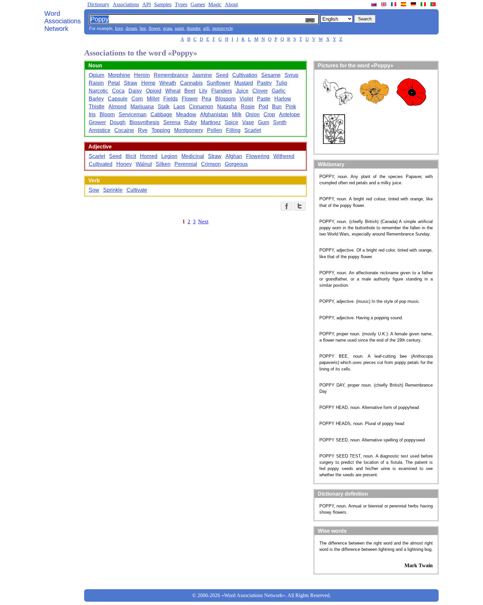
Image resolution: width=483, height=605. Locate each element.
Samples (163, 4)
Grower (97, 122)
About (231, 4)
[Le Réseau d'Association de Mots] (394, 4)
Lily (203, 91)
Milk (237, 114)
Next (203, 221)
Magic (214, 4)
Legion (169, 156)
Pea (206, 98)
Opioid (153, 91)
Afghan (233, 156)
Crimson (211, 164)
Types (181, 4)
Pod (263, 106)
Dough (118, 122)
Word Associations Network (62, 21)
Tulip (281, 83)
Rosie (248, 106)
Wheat (172, 91)
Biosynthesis (144, 122)
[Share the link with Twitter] (300, 206)
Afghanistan (214, 114)
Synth (280, 122)
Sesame (271, 75)
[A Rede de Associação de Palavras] (433, 4)
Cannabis (191, 83)
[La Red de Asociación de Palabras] (404, 4)
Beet (189, 91)
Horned (148, 156)
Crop (269, 114)
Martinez (211, 122)
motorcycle (222, 28)
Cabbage (161, 114)
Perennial (185, 164)
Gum (263, 122)
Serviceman (133, 114)
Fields (170, 98)
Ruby (190, 122)
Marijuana (142, 106)
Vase (248, 122)
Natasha (227, 106)
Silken (163, 164)
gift (206, 28)
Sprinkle (113, 190)
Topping (160, 130)
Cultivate (136, 190)
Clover (260, 91)
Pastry (264, 83)
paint (179, 28)
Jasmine (202, 75)
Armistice (99, 130)
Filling (233, 130)
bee (143, 28)
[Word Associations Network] (384, 4)
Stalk (164, 106)
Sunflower (218, 83)
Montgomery (188, 130)
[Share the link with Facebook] (286, 206)
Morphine (119, 75)
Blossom (225, 98)
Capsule (117, 98)
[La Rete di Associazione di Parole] (424, 4)
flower (154, 28)
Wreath (167, 83)
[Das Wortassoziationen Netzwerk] (414, 4)
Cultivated (100, 164)
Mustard (243, 83)
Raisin (96, 83)
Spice (231, 122)
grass (167, 28)
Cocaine (124, 130)
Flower (190, 98)
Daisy (135, 91)
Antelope (289, 114)
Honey (124, 164)
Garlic (279, 91)
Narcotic (98, 91)
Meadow (186, 114)
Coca (118, 91)
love (119, 28)
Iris (92, 114)
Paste (263, 98)
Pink (291, 106)
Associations (126, 4)
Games (198, 4)
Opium (96, 75)
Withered (283, 156)
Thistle (96, 106)
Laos (179, 106)
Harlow (282, 98)
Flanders (221, 91)
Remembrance (171, 75)
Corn (137, 98)
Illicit (131, 156)
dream (131, 28)
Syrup (291, 75)
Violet (246, 98)
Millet (153, 98)
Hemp (148, 83)
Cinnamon (201, 106)
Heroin (142, 75)
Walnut (144, 164)
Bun (277, 106)
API (146, 4)
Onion (252, 114)
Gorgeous (236, 164)
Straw (130, 83)
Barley (96, 98)
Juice (242, 91)
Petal (114, 83)
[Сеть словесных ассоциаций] (374, 4)
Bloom (107, 114)
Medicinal (192, 156)
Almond (117, 106)
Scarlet (252, 130)
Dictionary (98, 4)
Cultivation (244, 75)
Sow (94, 190)
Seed (222, 75)
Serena (171, 122)
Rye (143, 130)
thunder (193, 28)
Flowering (257, 156)
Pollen (214, 130)
